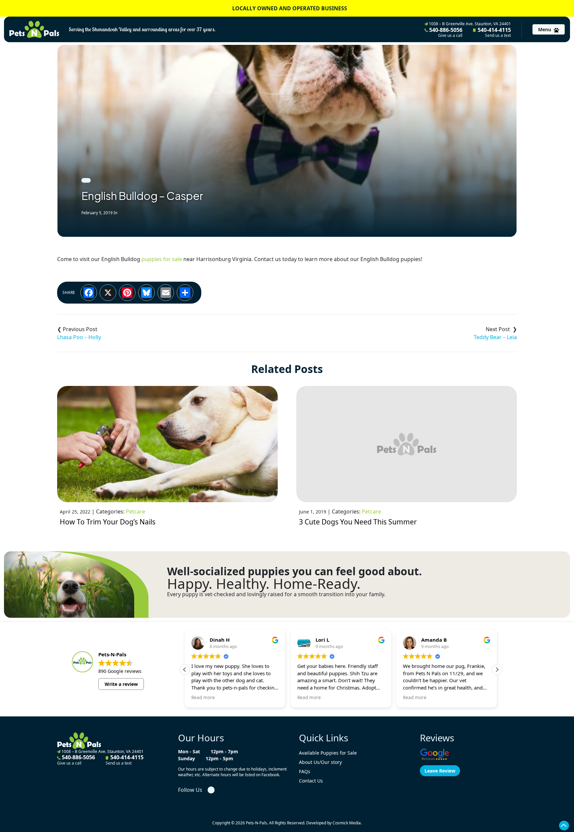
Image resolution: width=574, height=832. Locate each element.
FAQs (304, 771)
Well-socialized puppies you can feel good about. (294, 571)
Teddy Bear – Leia (495, 337)
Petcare (135, 511)
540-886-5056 (445, 32)
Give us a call (450, 35)
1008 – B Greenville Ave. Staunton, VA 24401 (469, 24)
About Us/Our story (320, 762)
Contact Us (311, 781)
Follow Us (190, 789)
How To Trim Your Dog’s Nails (107, 521)
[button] (497, 670)
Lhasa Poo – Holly (79, 337)
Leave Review (440, 771)
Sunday (186, 758)
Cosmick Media (347, 823)
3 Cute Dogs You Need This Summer (358, 521)
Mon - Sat (189, 751)
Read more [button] (203, 697)
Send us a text (498, 35)
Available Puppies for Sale (328, 753)
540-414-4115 (493, 32)
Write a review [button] (121, 684)
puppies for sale (162, 259)
